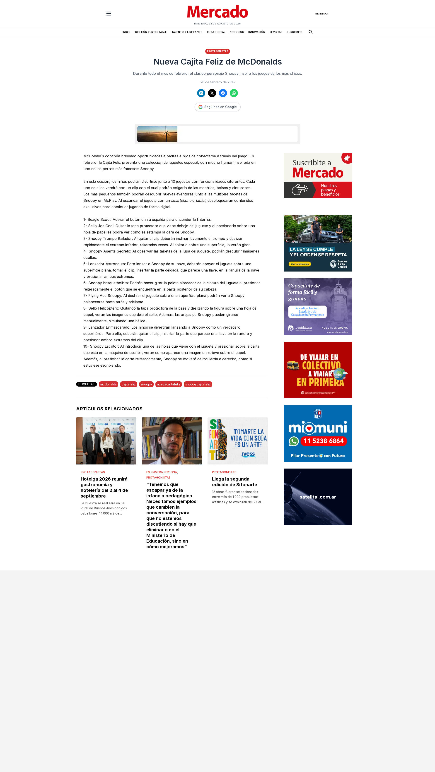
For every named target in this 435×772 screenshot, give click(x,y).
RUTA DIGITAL (216, 32)
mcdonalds (108, 384)
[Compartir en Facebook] (223, 93)
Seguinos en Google (220, 107)
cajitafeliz (129, 384)
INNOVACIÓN (256, 32)
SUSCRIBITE (294, 32)
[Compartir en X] (212, 93)
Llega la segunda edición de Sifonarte (234, 481)
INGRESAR (322, 13)
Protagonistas (217, 51)
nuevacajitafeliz (168, 384)
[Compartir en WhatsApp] (234, 93)
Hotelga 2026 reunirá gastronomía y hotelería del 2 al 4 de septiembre (104, 487)
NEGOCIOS (237, 32)
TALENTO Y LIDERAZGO (187, 32)
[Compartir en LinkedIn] (201, 93)
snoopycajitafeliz (198, 384)
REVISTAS (276, 32)
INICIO (127, 32)
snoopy (146, 384)
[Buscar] (311, 32)
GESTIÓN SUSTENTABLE (151, 32)
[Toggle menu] (109, 14)
